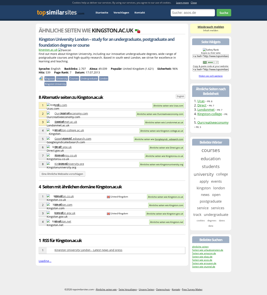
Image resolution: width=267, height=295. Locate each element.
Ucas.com (61, 105)
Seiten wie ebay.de (202, 256)
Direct (201, 105)
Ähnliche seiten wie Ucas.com (168, 105)
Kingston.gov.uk (65, 213)
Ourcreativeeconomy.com (71, 113)
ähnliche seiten (200, 246)
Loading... (45, 261)
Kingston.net (63, 221)
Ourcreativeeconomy (212, 122)
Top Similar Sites (61, 13)
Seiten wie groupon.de (204, 263)
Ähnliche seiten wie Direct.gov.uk (166, 147)
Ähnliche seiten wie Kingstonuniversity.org (161, 164)
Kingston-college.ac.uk (69, 130)
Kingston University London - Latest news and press (88, 250)
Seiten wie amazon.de (204, 253)
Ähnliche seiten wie (159, 139)
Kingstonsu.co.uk (66, 155)
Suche (224, 13)
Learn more (182, 2)
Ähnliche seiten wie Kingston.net (166, 222)
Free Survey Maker (192, 289)
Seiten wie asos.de (202, 260)
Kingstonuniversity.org (69, 164)
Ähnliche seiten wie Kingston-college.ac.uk (161, 130)
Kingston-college (209, 114)
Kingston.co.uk (64, 196)
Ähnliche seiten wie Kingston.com (166, 205)
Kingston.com (63, 204)
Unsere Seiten (146, 289)
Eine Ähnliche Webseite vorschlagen (62, 174)
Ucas (201, 101)
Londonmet (206, 109)
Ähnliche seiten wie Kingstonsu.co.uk (164, 156)
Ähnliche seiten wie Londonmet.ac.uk (164, 122)
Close (194, 2)
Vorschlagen (121, 12)
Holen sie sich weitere (211, 76)
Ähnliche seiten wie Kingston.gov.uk (165, 213)
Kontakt (139, 12)
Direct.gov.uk (63, 147)
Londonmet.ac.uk (66, 122)
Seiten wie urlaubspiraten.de (207, 250)
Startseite (102, 12)
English (180, 96)
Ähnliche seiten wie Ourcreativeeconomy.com (160, 114)
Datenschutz (163, 289)
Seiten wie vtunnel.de (203, 266)
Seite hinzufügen (128, 289)
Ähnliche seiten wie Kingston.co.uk (165, 196)
